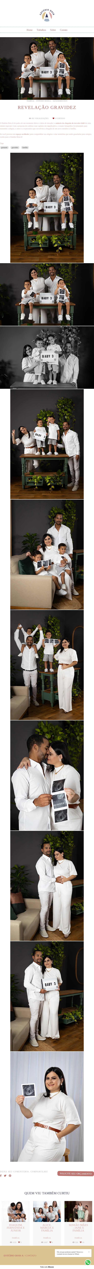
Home (29, 30)
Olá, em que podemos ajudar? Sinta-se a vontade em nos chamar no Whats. (70, 1253)
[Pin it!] (54, 256)
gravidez (15, 147)
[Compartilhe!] (47, 256)
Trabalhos (41, 30)
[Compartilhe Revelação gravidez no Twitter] (5, 1175)
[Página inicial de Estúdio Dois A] (47, 14)
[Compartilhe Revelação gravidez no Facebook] (0, 1175)
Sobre (53, 30)
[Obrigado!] (39, 256)
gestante (4, 147)
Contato (63, 30)
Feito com (47, 1267)
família (25, 147)
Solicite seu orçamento (76, 1173)
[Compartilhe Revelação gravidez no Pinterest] (10, 1175)
